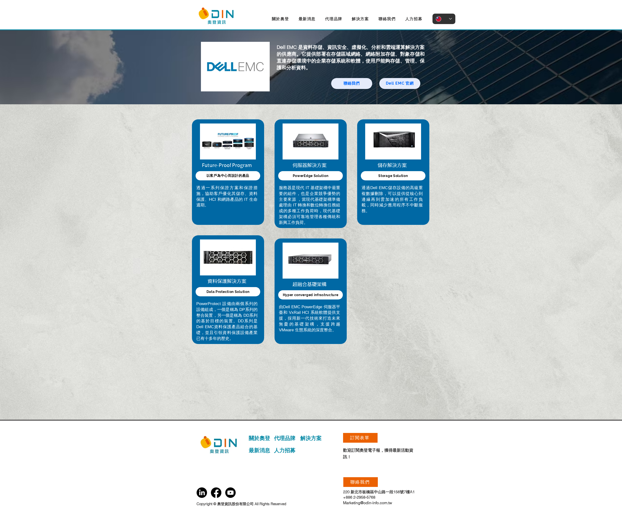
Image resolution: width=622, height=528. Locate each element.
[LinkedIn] (202, 492)
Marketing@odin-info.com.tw (367, 502)
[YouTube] (230, 492)
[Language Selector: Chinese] (443, 19)
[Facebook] (216, 492)
